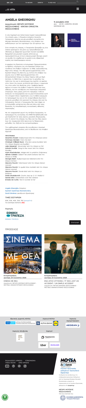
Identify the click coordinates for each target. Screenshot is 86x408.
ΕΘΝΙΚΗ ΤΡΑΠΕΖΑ (11, 219)
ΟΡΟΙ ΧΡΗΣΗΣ (24, 362)
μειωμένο (27, 200)
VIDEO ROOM (10, 362)
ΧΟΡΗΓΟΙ (40, 2)
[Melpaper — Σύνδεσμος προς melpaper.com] (61, 322)
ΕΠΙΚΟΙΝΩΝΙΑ (30, 360)
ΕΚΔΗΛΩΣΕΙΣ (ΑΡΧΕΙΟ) (13, 360)
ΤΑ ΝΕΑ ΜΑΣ (52, 2)
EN (12, 2)
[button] (5, 397)
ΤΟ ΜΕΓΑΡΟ (28, 2)
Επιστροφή (75, 222)
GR (8, 2)
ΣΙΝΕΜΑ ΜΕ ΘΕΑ (11, 281)
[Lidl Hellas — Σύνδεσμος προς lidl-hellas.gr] (52, 322)
